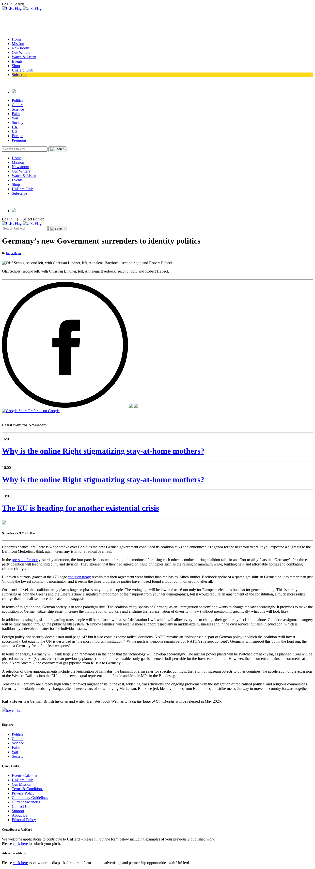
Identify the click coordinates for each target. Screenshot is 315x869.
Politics (17, 100)
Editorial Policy (24, 820)
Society (17, 122)
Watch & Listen (24, 57)
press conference (25, 560)
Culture (17, 105)
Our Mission (21, 784)
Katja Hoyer (13, 253)
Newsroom (20, 48)
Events (17, 61)
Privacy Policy (23, 793)
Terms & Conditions (27, 789)
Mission (18, 44)
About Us (19, 815)
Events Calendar (24, 775)
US (14, 131)
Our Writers (21, 52)
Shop (16, 66)
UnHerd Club (22, 70)
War (15, 118)
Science (18, 109)
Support (18, 811)
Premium (19, 140)
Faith (16, 114)
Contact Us (20, 806)
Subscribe (19, 74)
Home (16, 39)
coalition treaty (79, 577)
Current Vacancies (26, 802)
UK (15, 127)
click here (20, 843)
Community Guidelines (30, 798)
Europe (17, 136)
